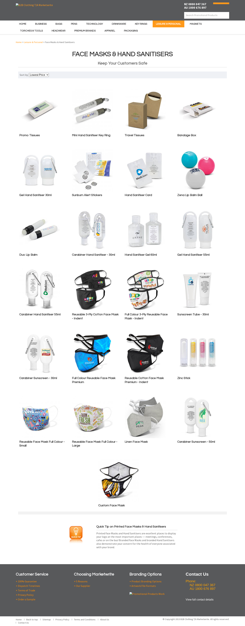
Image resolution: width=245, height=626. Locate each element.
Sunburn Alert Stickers (87, 195)
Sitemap (46, 619)
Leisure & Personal (168, 24)
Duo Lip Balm (28, 254)
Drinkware (119, 24)
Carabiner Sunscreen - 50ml (196, 441)
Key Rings (141, 24)
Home (22, 24)
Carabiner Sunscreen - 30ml (38, 378)
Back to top (32, 619)
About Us (104, 619)
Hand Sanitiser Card (138, 195)
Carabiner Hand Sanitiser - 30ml (93, 254)
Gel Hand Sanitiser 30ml (35, 195)
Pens (74, 24)
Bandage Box (186, 135)
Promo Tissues (29, 135)
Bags (59, 24)
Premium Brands (85, 31)
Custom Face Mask (111, 505)
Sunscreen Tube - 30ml (193, 314)
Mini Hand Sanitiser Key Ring (91, 135)
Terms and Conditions (85, 619)
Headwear (59, 31)
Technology (94, 24)
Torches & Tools (31, 31)
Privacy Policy (62, 619)
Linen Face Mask (136, 441)
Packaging (131, 31)
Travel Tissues (134, 135)
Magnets (196, 24)
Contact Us (23, 623)
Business (41, 24)
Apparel (109, 31)
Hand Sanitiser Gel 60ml (141, 254)
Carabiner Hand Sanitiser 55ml (39, 314)
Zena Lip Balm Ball (189, 195)
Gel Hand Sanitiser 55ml (193, 254)
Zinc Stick (183, 378)
